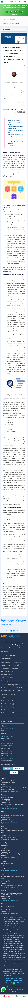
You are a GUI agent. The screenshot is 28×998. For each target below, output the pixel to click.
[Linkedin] (22, 112)
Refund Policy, (18, 978)
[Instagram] (3, 655)
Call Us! (8, 996)
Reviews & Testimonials (7, 671)
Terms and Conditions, (12, 980)
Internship (15, 665)
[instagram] (24, 112)
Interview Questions (17, 23)
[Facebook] (18, 112)
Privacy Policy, (9, 978)
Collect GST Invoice (7, 677)
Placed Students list (6, 674)
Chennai (8, 768)
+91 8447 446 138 (8, 758)
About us (3, 684)
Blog (9, 665)
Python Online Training (7, 704)
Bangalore (18, 768)
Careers (3, 687)
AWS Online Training (6, 698)
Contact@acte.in (7, 730)
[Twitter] (20, 112)
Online (14, 772)
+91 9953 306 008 (8, 728)
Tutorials (9, 23)
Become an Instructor (18, 690)
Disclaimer (20, 982)
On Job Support (5, 668)
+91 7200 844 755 (8, 736)
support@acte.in (7, 760)
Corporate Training (6, 690)
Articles (5, 23)
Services (10, 684)
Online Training (19, 687)
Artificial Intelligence (6, 715)
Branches (17, 684)
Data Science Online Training (8, 710)
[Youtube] (10, 655)
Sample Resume (18, 662)
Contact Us (10, 687)
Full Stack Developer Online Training (10, 713)
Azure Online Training (19, 715)
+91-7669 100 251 (8, 743)
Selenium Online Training (7, 707)
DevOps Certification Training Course (10, 701)
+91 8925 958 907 (8, 751)
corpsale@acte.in (7, 753)
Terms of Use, (12, 982)
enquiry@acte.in (7, 745)
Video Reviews (15, 668)
